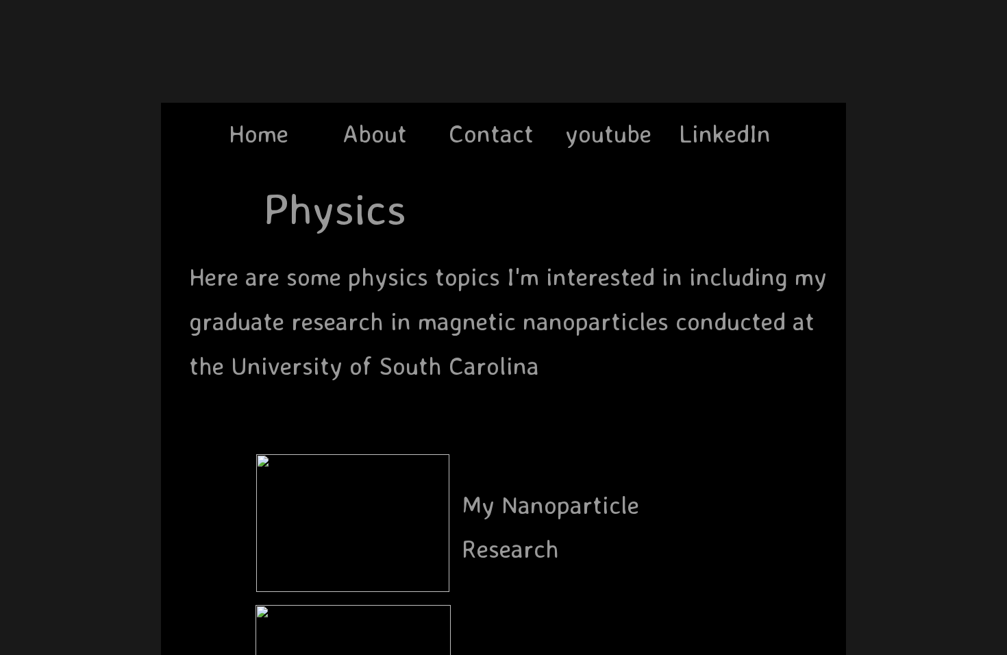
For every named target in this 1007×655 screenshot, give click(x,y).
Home (258, 133)
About (375, 133)
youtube (608, 133)
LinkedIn (725, 133)
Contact (491, 133)
